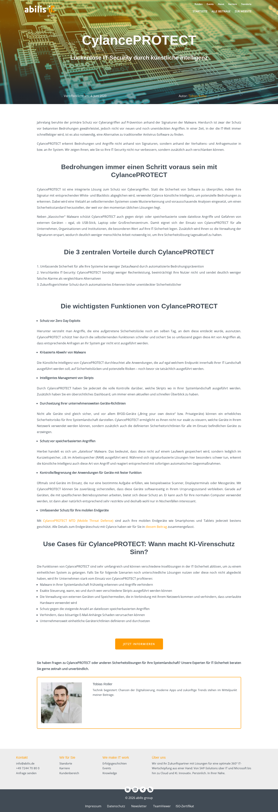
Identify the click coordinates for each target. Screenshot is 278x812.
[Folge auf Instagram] (135, 789)
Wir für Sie (67, 757)
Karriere (64, 768)
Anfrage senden (26, 773)
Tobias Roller (197, 96)
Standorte (65, 763)
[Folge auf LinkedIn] (128, 789)
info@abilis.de (25, 763)
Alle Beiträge (221, 11)
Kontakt (22, 757)
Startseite (200, 11)
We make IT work (116, 757)
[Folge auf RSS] (150, 789)
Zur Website (243, 11)
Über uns (159, 757)
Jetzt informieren (139, 644)
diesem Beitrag (156, 527)
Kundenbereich (69, 773)
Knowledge (110, 773)
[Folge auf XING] (143, 789)
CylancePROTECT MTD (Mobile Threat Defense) (78, 521)
